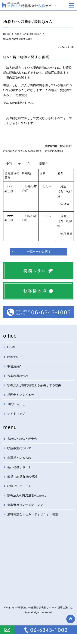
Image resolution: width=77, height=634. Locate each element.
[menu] (71, 5)
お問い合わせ (16, 404)
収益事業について (19, 448)
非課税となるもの (19, 457)
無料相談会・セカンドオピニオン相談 (32, 514)
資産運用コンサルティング (25, 504)
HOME (11, 347)
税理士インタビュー (20, 394)
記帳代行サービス (19, 486)
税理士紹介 (14, 357)
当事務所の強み (17, 375)
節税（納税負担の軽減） (23, 476)
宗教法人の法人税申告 (22, 438)
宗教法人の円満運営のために (26, 495)
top (70, 619)
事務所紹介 (14, 366)
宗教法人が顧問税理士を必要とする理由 (34, 385)
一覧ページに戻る (39, 251)
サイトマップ (16, 413)
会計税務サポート (19, 467)
